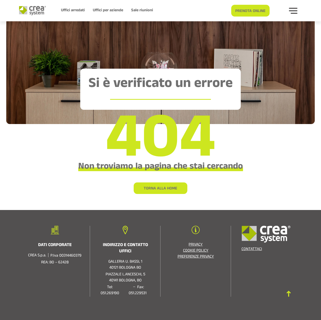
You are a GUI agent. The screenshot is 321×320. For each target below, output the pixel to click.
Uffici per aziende (108, 11)
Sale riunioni (142, 11)
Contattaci (252, 250)
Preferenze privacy (196, 257)
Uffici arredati (73, 11)
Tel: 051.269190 (110, 291)
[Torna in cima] (288, 294)
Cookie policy (195, 251)
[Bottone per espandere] (293, 10)
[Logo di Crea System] (30, 10)
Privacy (196, 245)
